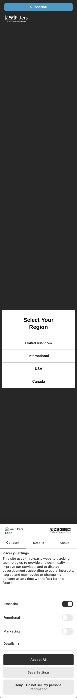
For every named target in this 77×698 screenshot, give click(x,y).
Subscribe (38, 7)
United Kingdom (38, 343)
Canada (38, 381)
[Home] (16, 19)
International (38, 356)
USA (38, 369)
